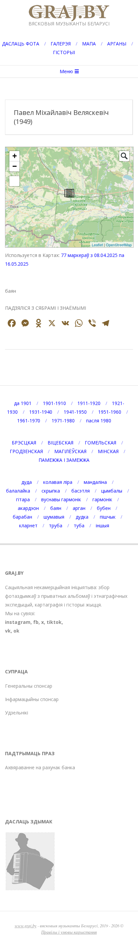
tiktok (54, 622)
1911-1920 (88, 403)
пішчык (108, 517)
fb (36, 622)
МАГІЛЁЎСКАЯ (70, 451)
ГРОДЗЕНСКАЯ (26, 451)
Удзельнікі (16, 712)
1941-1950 (75, 412)
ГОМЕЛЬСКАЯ (100, 442)
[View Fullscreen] (14, 181)
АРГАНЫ (116, 43)
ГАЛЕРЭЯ (61, 43)
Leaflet (97, 244)
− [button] (14, 166)
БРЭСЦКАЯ (24, 442)
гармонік (102, 499)
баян (55, 508)
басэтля (80, 491)
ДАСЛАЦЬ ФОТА (20, 43)
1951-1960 (109, 412)
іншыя (102, 525)
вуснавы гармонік (61, 499)
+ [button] (14, 156)
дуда (26, 482)
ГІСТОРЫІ (64, 52)
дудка (82, 517)
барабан (22, 517)
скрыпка (51, 491)
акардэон (28, 508)
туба (79, 525)
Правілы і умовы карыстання (69, 932)
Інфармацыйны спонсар (32, 699)
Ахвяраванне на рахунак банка (40, 767)
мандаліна (95, 482)
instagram (17, 622)
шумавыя (54, 517)
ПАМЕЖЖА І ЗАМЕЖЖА (64, 460)
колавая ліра (57, 482)
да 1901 (22, 403)
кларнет (28, 525)
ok (16, 631)
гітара (23, 499)
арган (79, 508)
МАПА (89, 43)
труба (55, 525)
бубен (104, 508)
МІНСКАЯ (108, 451)
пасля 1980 (98, 420)
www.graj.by (26, 925)
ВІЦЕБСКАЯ (60, 442)
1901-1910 (54, 403)
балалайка (18, 491)
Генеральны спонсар (28, 686)
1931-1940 (40, 412)
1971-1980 (63, 420)
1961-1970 (28, 420)
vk (8, 631)
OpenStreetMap (119, 244)
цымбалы (111, 491)
